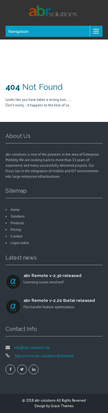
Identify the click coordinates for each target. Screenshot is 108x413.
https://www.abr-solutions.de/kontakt (43, 356)
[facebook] (10, 369)
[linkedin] (33, 369)
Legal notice (20, 243)
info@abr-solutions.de (32, 347)
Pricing (16, 230)
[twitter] (22, 369)
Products (17, 223)
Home (15, 210)
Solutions (18, 216)
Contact (16, 236)
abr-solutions (45, 400)
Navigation (18, 31)
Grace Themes (62, 406)
